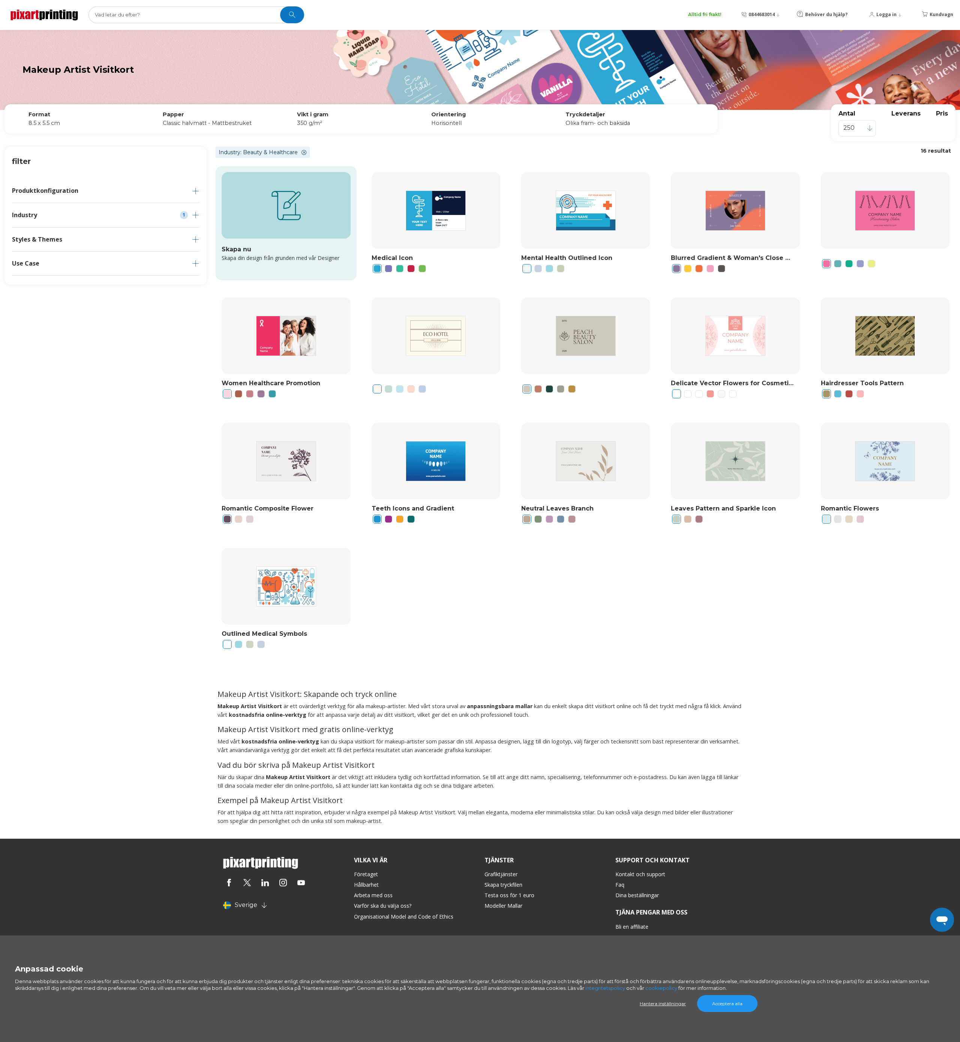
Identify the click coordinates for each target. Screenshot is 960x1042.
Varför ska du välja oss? (382, 905)
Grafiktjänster (501, 874)
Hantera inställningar (663, 1003)
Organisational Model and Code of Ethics (403, 916)
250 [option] (849, 127)
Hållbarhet (366, 884)
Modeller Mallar (503, 905)
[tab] (105, 191)
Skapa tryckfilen (503, 884)
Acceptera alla (727, 1003)
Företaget (366, 874)
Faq (619, 884)
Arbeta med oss (373, 895)
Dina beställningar (637, 895)
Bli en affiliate (631, 926)
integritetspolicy (605, 988)
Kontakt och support (640, 874)
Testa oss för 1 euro (509, 895)
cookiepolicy (661, 988)
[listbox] (857, 128)
